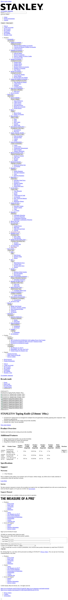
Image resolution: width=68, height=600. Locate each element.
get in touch (32, 488)
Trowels (16, 230)
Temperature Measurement (21, 148)
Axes (15, 174)
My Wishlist (7, 33)
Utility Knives (17, 102)
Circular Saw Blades (19, 74)
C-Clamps (16, 210)
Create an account (8, 27)
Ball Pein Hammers (19, 175)
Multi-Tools (17, 125)
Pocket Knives (18, 108)
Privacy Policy (44, 552)
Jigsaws (16, 267)
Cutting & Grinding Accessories (19, 79)
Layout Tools (14, 187)
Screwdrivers (17, 130)
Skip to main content (6, 1)
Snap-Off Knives (18, 101)
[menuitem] (35, 186)
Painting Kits (17, 244)
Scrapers (16, 242)
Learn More (4, 481)
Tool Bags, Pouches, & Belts (18, 307)
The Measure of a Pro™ (17, 347)
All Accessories (15, 93)
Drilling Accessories (16, 42)
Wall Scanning (18, 149)
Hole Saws (17, 91)
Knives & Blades (15, 97)
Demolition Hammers (19, 279)
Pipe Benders (17, 238)
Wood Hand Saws (18, 186)
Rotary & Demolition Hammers (19, 276)
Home (5, 382)
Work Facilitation (15, 323)
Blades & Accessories (19, 106)
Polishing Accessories (19, 68)
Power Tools (10, 248)
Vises (15, 209)
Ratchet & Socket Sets (20, 165)
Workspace (10, 313)
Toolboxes (13, 310)
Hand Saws (14, 177)
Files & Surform (18, 136)
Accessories (10, 39)
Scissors (16, 123)
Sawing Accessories (16, 71)
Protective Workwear (16, 317)
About (5, 17)
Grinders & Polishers (16, 292)
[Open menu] (1, 3)
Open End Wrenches (19, 216)
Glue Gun (16, 284)
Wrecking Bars (18, 137)
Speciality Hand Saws (19, 180)
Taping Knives (18, 226)
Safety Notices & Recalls (13, 355)
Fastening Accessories (16, 50)
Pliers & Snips (14, 116)
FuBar (15, 140)
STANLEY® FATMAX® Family (20, 343)
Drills (12, 252)
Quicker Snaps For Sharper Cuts (19, 350)
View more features (6, 425)
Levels (15, 192)
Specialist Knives (18, 105)
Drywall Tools (14, 222)
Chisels (16, 139)
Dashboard (7, 32)
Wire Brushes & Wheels (20, 82)
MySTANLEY (8, 359)
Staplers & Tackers (19, 156)
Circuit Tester (17, 146)
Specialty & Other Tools (17, 281)
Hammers (13, 168)
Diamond (16, 85)
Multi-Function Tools (16, 287)
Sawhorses (17, 327)
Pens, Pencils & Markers (20, 198)
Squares (16, 200)
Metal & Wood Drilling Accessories (23, 45)
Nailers (16, 160)
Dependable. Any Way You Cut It (19, 349)
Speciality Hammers (19, 172)
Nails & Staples (18, 53)
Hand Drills (14, 247)
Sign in (6, 26)
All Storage (14, 312)
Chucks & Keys (18, 48)
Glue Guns (17, 157)
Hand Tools (10, 94)
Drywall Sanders (18, 273)
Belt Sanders (17, 275)
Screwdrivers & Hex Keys (17, 126)
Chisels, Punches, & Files (17, 132)
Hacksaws (16, 182)
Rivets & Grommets (19, 54)
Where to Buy (64, 451)
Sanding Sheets (18, 64)
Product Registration (9, 18)
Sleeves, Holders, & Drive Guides (23, 56)
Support (6, 20)
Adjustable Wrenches (19, 215)
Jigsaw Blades (17, 76)
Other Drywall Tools (19, 229)
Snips (15, 120)
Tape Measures (18, 191)
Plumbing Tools (15, 233)
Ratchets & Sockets (16, 161)
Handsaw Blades (18, 183)
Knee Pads (17, 321)
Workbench (17, 326)
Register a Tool (8, 35)
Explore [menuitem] (6, 335)
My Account (7, 29)
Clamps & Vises (15, 203)
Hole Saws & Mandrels (17, 88)
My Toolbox (7, 30)
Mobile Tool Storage (16, 306)
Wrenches (13, 212)
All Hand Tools (15, 245)
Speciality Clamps (18, 206)
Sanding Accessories (16, 59)
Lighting (13, 329)
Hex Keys (16, 131)
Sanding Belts (17, 62)
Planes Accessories (19, 114)
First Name (5, 539)
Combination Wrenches (20, 218)
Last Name (5, 541)
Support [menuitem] (6, 352)
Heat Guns (17, 286)
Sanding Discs (17, 65)
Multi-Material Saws (19, 263)
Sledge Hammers (18, 171)
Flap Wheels (17, 70)
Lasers (15, 145)
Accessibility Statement (7, 11)
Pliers (15, 119)
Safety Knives (17, 104)
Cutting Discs (17, 83)
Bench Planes (17, 113)
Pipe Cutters (17, 236)
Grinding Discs (18, 86)
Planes (12, 109)
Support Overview (12, 353)
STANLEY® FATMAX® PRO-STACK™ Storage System (26, 341)
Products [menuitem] (6, 37)
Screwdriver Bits (18, 57)
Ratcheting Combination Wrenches (23, 219)
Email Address (4, 544)
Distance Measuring (19, 151)
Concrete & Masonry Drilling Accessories (25, 47)
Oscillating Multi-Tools (20, 290)
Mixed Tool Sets (15, 221)
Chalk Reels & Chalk (19, 195)
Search (2, 12)
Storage (9, 303)
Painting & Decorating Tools (18, 239)
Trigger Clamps (18, 207)
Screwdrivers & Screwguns (18, 296)
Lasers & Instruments (16, 142)
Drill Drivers (17, 255)
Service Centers (11, 356)
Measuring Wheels (19, 201)
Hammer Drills (18, 256)
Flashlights (17, 332)
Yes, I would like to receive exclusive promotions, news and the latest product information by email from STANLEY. (33, 547)
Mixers (16, 258)
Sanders (13, 268)
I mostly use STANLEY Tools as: (9, 545)
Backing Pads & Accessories (21, 67)
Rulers (15, 194)
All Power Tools (15, 301)
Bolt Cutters (17, 122)
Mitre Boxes (17, 184)
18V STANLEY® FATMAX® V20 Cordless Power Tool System (28, 340)
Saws (12, 259)
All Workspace (14, 334)
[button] (14, 588)
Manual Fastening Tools (17, 152)
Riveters (16, 158)
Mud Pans (16, 227)
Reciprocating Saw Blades (21, 77)
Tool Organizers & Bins (17, 309)
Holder (16, 320)
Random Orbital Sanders (20, 272)
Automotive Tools (15, 232)
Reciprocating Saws (19, 265)
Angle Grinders (18, 295)
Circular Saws (17, 264)
